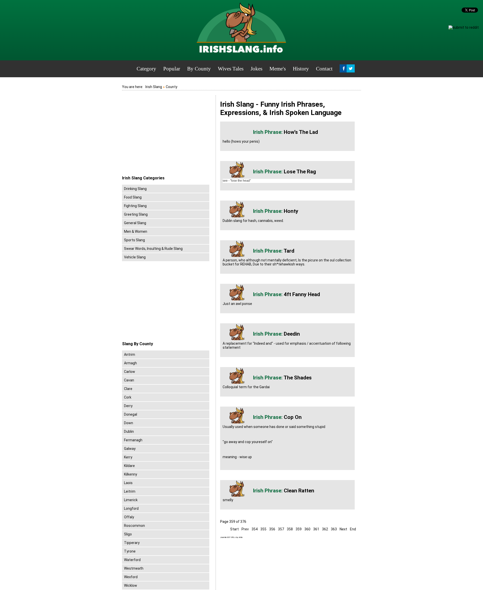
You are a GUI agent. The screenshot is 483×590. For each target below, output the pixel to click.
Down (128, 423)
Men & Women (135, 231)
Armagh (130, 363)
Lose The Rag (300, 172)
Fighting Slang (135, 206)
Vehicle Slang (135, 257)
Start (234, 529)
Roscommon (134, 526)
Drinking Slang (135, 189)
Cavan (129, 380)
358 (290, 529)
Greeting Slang (136, 214)
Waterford (132, 560)
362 (325, 529)
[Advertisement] (164, 135)
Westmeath (133, 568)
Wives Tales (231, 69)
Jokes (256, 69)
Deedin (292, 334)
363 (334, 529)
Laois (128, 483)
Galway (130, 449)
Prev (245, 529)
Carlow (129, 372)
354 (255, 529)
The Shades (298, 378)
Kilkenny (130, 474)
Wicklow (130, 585)
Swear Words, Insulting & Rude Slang (153, 249)
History (301, 69)
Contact (324, 69)
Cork (127, 397)
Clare (128, 389)
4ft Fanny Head (302, 294)
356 (272, 529)
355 (263, 529)
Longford (131, 508)
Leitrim (129, 491)
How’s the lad (301, 132)
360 (307, 529)
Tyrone (130, 551)
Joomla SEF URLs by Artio (231, 537)
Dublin (129, 431)
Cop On (293, 417)
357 (281, 529)
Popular (171, 69)
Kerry (128, 457)
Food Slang (133, 197)
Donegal (130, 414)
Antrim (129, 354)
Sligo (128, 534)
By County (199, 69)
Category (146, 69)
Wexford (131, 577)
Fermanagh (133, 440)
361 (316, 529)
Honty (291, 211)
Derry (128, 406)
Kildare (129, 466)
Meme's (277, 69)
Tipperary (132, 543)
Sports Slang (134, 240)
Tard (289, 251)
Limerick (131, 500)
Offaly (129, 517)
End (353, 529)
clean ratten (299, 491)
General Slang (135, 223)
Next (343, 529)
